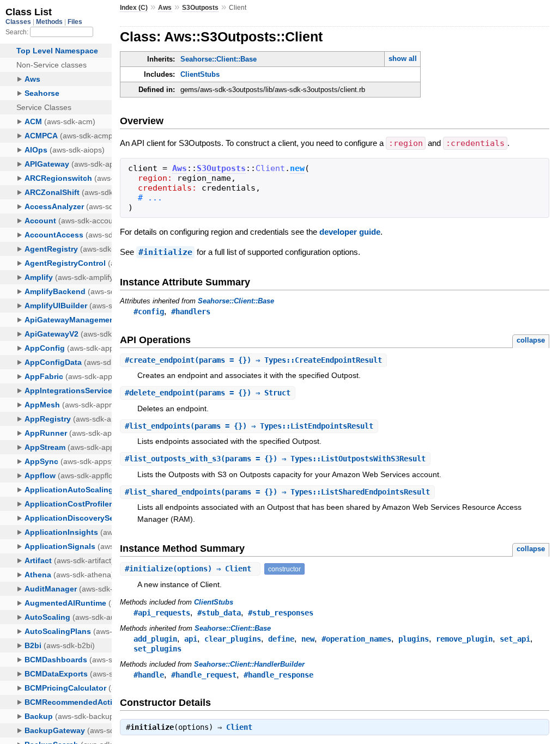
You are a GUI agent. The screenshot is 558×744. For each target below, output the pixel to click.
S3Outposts (200, 7)
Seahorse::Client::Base (218, 59)
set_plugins (157, 648)
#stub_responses (280, 612)
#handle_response (278, 674)
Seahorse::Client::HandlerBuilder (249, 664)
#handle (149, 674)
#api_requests (162, 612)
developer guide (349, 231)
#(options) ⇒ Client (190, 568)
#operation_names (356, 639)
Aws (165, 7)
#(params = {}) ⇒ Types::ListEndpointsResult (249, 426)
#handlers (190, 311)
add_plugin (155, 639)
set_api (515, 639)
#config (149, 311)
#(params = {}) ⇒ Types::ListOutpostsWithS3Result (275, 458)
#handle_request (203, 674)
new (297, 168)
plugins (413, 639)
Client (239, 727)
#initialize (165, 252)
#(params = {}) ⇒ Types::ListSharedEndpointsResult (277, 491)
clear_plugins (232, 639)
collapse (531, 340)
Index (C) (134, 7)
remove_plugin (464, 639)
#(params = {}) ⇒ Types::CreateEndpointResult (253, 360)
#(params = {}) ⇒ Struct (207, 392)
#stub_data (219, 612)
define (281, 639)
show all (403, 58)
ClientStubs (200, 74)
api (190, 639)
